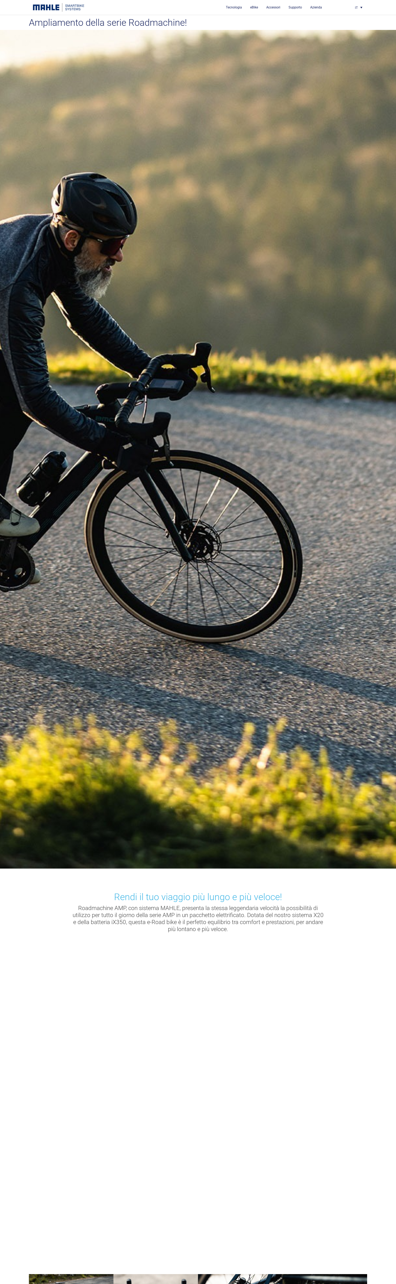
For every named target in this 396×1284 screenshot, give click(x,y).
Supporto (295, 7)
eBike (254, 7)
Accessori (273, 7)
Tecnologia (234, 7)
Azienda (316, 7)
